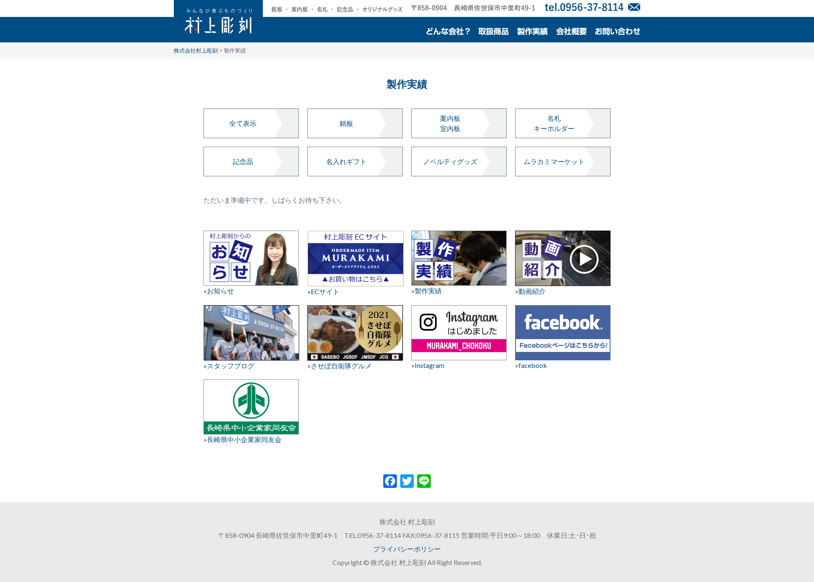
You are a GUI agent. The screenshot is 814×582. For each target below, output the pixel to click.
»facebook (531, 365)
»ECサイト (323, 291)
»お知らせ (219, 291)
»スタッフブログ (229, 366)
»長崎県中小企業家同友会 (243, 439)
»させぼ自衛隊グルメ (339, 366)
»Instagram (427, 365)
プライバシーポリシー (407, 549)
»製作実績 (426, 291)
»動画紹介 (530, 291)
